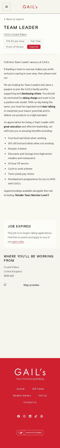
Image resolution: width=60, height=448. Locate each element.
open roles (18, 241)
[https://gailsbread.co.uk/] (41, 416)
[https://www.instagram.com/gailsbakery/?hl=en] (24, 416)
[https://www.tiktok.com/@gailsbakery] (36, 416)
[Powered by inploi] (30, 432)
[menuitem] (7, 7)
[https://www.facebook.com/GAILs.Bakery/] (18, 416)
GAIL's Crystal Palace (15, 34)
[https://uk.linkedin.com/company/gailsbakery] (30, 416)
